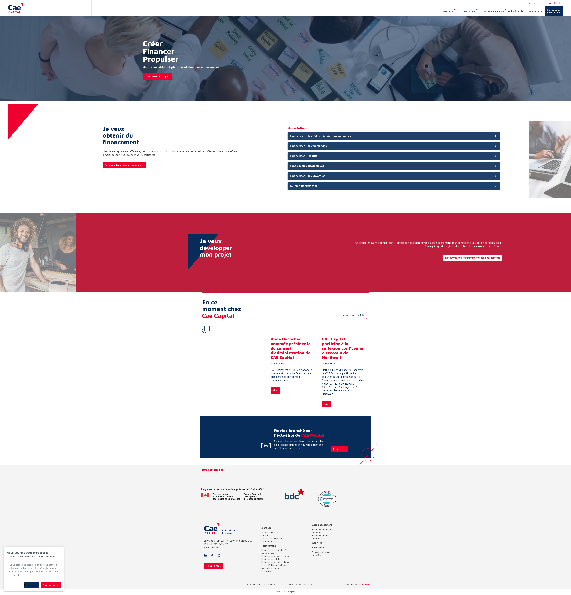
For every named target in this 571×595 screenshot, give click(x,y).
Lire (275, 390)
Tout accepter (51, 585)
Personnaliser (31, 585)
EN (542, 3)
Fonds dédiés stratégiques (307, 165)
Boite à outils (515, 11)
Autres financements (303, 185)
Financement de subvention (307, 175)
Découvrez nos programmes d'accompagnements (472, 257)
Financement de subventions (275, 562)
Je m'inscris (339, 449)
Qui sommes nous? (270, 532)
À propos (448, 11)
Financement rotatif (270, 559)
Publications (535, 11)
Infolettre (316, 554)
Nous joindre (531, 3)
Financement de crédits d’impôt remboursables (320, 136)
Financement (469, 11)
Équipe (264, 535)
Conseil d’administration (272, 538)
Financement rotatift (303, 156)
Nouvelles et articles (321, 552)
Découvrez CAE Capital (157, 76)
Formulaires (266, 571)
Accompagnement (494, 11)
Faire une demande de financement (124, 165)
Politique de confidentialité (300, 584)
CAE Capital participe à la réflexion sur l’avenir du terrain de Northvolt (343, 348)
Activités (317, 542)
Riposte (365, 584)
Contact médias (268, 541)
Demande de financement (554, 11)
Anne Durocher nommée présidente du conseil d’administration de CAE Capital (291, 348)
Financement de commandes (308, 146)
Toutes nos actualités (352, 315)
